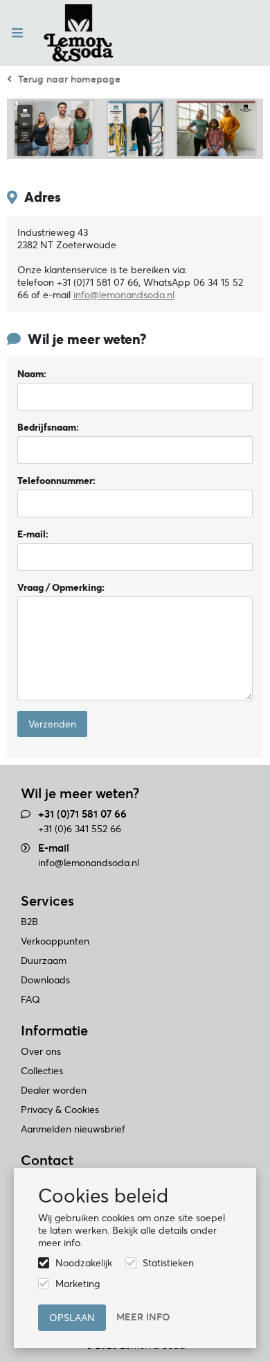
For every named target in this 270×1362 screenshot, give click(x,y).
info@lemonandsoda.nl (88, 862)
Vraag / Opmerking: (61, 587)
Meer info (143, 1317)
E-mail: (32, 534)
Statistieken (168, 1263)
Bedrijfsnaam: (48, 427)
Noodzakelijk (83, 1263)
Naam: (31, 374)
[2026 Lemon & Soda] (79, 33)
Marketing (77, 1283)
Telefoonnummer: (56, 480)
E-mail (53, 847)
